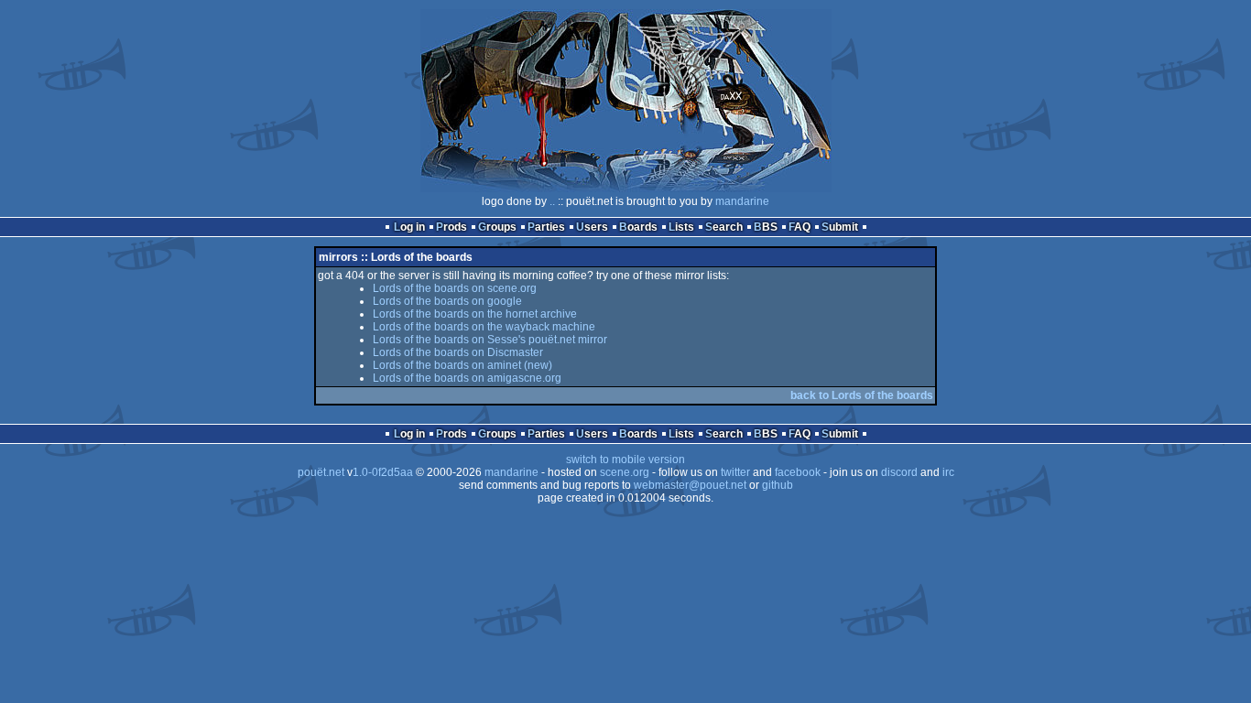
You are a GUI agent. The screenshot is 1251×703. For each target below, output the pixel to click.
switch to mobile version (625, 459)
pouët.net (321, 472)
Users (592, 227)
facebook (798, 472)
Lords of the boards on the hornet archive (475, 314)
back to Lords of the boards (861, 395)
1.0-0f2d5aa (383, 472)
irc (948, 472)
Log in (409, 227)
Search (724, 227)
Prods (451, 227)
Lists (681, 227)
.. (552, 201)
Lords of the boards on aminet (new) (462, 365)
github (777, 485)
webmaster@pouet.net (690, 485)
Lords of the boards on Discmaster (458, 352)
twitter (735, 472)
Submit (839, 227)
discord (899, 472)
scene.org (624, 472)
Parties (546, 227)
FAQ (799, 227)
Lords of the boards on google (447, 301)
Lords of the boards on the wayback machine (484, 326)
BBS (766, 227)
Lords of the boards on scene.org (455, 288)
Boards (638, 227)
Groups (497, 227)
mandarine (742, 201)
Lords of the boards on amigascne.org (467, 378)
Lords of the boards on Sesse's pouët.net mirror (490, 339)
